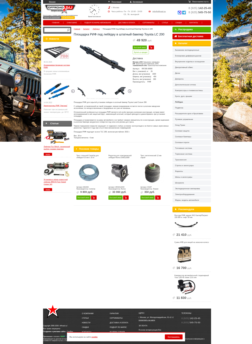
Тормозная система (183, 154)
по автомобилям (68, 17)
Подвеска (179, 108)
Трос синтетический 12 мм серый (150, 156)
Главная (55, 23)
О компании (87, 313)
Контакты (193, 23)
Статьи (165, 23)
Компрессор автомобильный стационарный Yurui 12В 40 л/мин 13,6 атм (191, 276)
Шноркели (179, 183)
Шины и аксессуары (183, 177)
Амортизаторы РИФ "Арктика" (55, 106)
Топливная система (183, 148)
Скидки (178, 23)
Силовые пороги (182, 142)
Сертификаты (148, 23)
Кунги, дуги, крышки (183, 96)
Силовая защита (182, 131)
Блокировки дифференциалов (188, 56)
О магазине (72, 23)
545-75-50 (199, 12)
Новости (54, 39)
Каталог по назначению (52, 17)
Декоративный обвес (184, 67)
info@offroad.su (159, 11)
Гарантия (114, 313)
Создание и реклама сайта (54, 331)
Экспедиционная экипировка (187, 188)
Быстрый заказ (140, 47)
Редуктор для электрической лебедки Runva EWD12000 (120, 156)
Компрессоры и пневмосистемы (189, 90)
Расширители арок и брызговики (189, 113)
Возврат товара (117, 332)
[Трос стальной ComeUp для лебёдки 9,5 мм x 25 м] (88, 172)
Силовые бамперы (183, 137)
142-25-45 (199, 8)
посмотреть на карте (147, 320)
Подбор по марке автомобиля (97, 23)
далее (48, 154)
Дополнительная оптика (185, 85)
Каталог (183, 43)
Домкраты (179, 79)
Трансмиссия (181, 160)
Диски (177, 73)
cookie (94, 337)
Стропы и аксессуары (184, 165)
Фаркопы (179, 171)
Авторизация (138, 2)
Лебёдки (179, 102)
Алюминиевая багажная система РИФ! (57, 66)
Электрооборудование (185, 194)
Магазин (52, 2)
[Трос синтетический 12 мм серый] (152, 172)
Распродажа (184, 29)
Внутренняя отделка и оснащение (190, 61)
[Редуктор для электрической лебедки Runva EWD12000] (120, 172)
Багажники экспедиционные (187, 50)
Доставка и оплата (126, 23)
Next (130, 91)
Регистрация (116, 2)
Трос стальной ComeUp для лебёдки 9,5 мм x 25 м (87, 156)
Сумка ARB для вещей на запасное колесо (191, 242)
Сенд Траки (180, 125)
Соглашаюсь (174, 337)
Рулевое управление (184, 119)
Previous (73, 91)
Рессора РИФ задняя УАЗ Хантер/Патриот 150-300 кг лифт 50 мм (191, 216)
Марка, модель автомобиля (187, 200)
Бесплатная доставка (190, 36)
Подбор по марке (118, 327)
